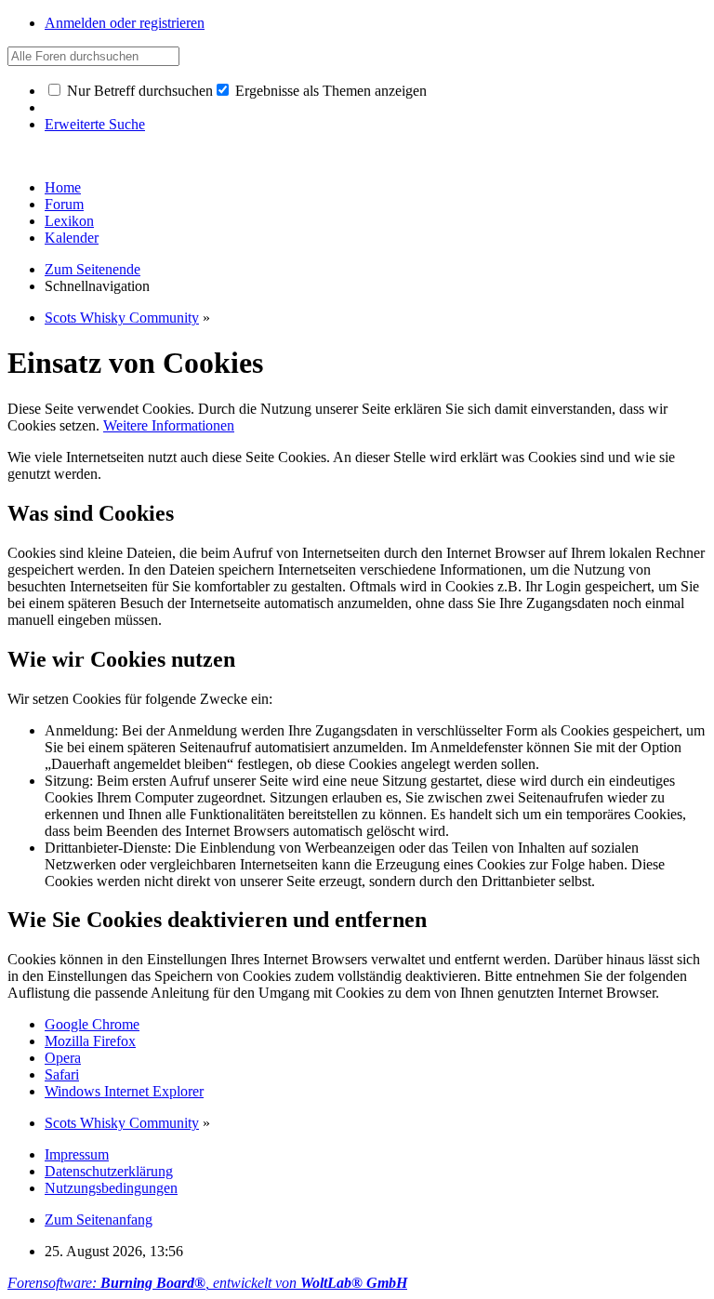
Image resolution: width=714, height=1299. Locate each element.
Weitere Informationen (168, 425)
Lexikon (69, 221)
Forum (64, 204)
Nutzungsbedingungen (111, 1188)
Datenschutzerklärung (109, 1171)
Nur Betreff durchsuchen (138, 91)
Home (63, 187)
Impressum (77, 1154)
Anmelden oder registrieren (125, 23)
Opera (63, 1058)
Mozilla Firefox (90, 1041)
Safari (62, 1074)
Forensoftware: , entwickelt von (207, 1283)
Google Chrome (92, 1024)
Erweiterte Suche (95, 124)
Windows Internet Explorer (124, 1091)
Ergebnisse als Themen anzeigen (329, 91)
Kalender (72, 237)
